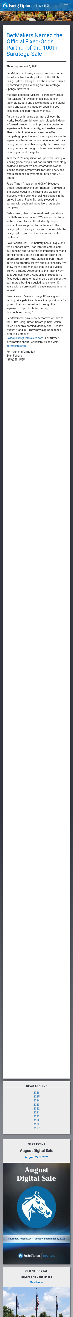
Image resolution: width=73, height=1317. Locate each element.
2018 (36, 1124)
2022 (36, 1109)
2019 (36, 1120)
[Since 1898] (17, 6)
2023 (36, 1105)
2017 (36, 1128)
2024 (36, 1101)
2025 (36, 1097)
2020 (36, 1117)
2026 (36, 1093)
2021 (36, 1113)
